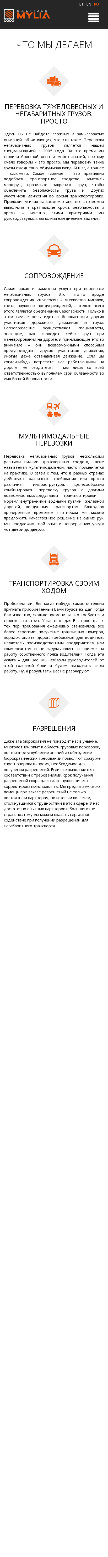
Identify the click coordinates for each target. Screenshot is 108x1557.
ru (96, 4)
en (88, 4)
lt (81, 4)
